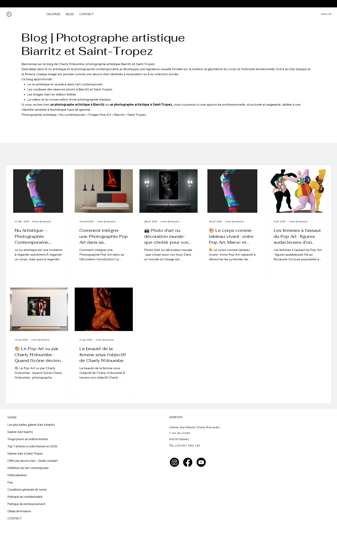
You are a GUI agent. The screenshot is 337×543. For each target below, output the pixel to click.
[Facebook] (187, 462)
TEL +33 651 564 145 (184, 445)
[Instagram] (174, 462)
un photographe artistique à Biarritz (77, 104)
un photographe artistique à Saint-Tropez (141, 104)
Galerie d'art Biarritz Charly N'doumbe (194, 427)
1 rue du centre (179, 433)
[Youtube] (201, 462)
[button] (327, 14)
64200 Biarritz (179, 439)
